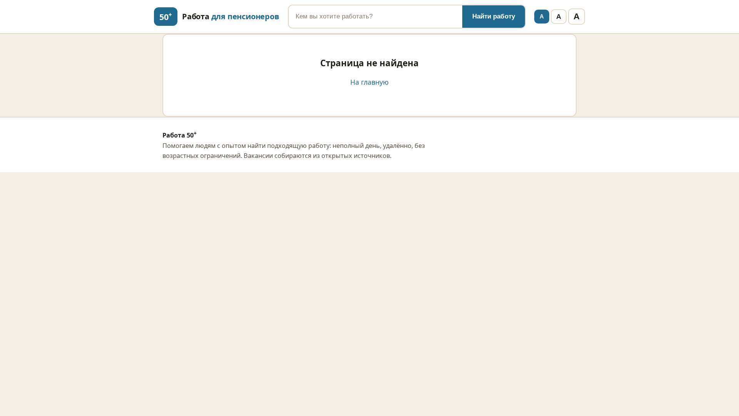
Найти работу (493, 16)
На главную (369, 82)
